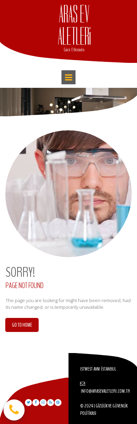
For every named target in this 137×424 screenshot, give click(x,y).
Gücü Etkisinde (74, 50)
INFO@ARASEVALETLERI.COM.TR (105, 391)
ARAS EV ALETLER (74, 25)
